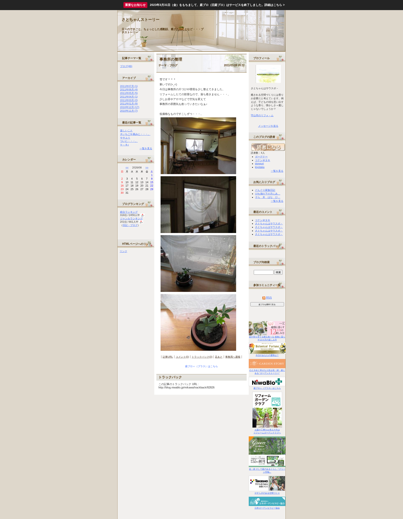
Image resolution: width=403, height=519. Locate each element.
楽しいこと (126, 130)
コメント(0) (182, 356)
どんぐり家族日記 (265, 190)
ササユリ (125, 137)
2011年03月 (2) (129, 100)
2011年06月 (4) (129, 89)
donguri (259, 163)
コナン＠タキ (262, 160)
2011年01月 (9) (129, 103)
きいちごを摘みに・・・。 (135, 134)
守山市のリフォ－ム (262, 115)
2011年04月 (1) (129, 96)
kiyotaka (259, 167)
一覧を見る (146, 148)
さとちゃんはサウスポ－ (269, 223)
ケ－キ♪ (124, 144)
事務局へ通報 (232, 356)
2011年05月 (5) (129, 93)
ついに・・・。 (129, 141)
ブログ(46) (126, 66)
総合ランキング (129, 212)
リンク (123, 251)
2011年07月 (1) (129, 86)
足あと (218, 356)
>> (146, 167)
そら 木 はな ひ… (267, 197)
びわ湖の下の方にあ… (267, 193)
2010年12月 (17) (129, 107)
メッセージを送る (268, 125)
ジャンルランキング (131, 218)
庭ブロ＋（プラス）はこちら (201, 366)
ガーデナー (261, 156)
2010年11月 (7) (129, 110)
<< (127, 167)
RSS (268, 297)
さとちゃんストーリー (141, 19)
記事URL (168, 356)
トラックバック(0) (202, 356)
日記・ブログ (130, 225)
